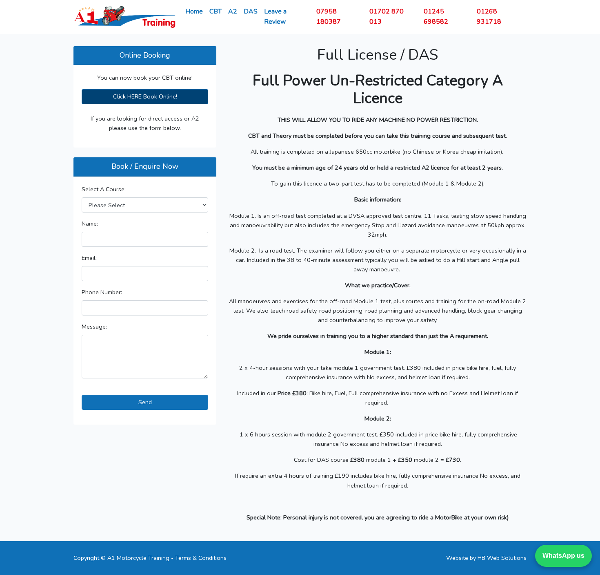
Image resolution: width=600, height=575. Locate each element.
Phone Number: (102, 292)
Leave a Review (275, 16)
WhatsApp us (563, 555)
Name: (90, 223)
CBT (215, 11)
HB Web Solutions (502, 558)
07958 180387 (328, 16)
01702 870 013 (386, 16)
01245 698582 (436, 16)
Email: (89, 258)
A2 (232, 11)
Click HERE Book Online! (145, 96)
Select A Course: (104, 189)
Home (194, 11)
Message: (94, 326)
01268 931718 (489, 16)
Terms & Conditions (201, 558)
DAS (251, 11)
